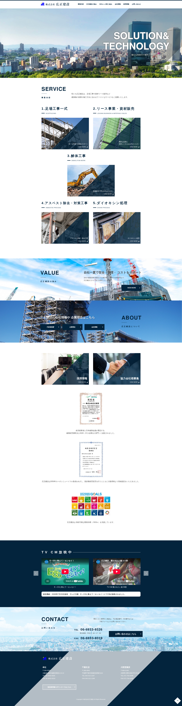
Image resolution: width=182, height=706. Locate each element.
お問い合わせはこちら (125, 634)
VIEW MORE (131, 288)
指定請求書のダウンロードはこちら (59, 687)
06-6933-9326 (88, 629)
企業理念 (72, 327)
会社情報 (94, 327)
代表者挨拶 (50, 327)
